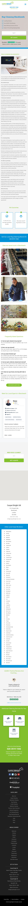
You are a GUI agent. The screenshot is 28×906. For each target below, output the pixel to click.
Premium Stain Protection (14, 808)
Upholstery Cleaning (16, 417)
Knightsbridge (14, 843)
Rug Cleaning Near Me (14, 814)
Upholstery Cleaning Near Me (14, 816)
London (14, 847)
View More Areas (14, 859)
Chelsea (14, 833)
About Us (14, 796)
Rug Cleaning (14, 802)
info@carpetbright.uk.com (14, 519)
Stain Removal (18, 419)
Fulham (14, 837)
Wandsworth (14, 855)
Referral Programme (14, 810)
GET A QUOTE (14, 37)
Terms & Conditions (15, 899)
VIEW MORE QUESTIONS (14, 385)
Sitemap (22, 899)
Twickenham (14, 853)
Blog (14, 822)
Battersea (14, 831)
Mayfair (14, 849)
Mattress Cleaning (14, 806)
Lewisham (14, 845)
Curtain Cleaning (14, 804)
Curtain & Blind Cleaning (9, 419)
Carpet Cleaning (8, 417)
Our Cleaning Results (14, 812)
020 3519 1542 (14, 7)
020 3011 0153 (16, 874)
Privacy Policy (6, 899)
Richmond (14, 851)
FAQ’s (14, 820)
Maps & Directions (14, 876)
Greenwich (14, 839)
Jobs (14, 818)
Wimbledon (14, 857)
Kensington (14, 841)
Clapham (14, 835)
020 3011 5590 (16, 885)
